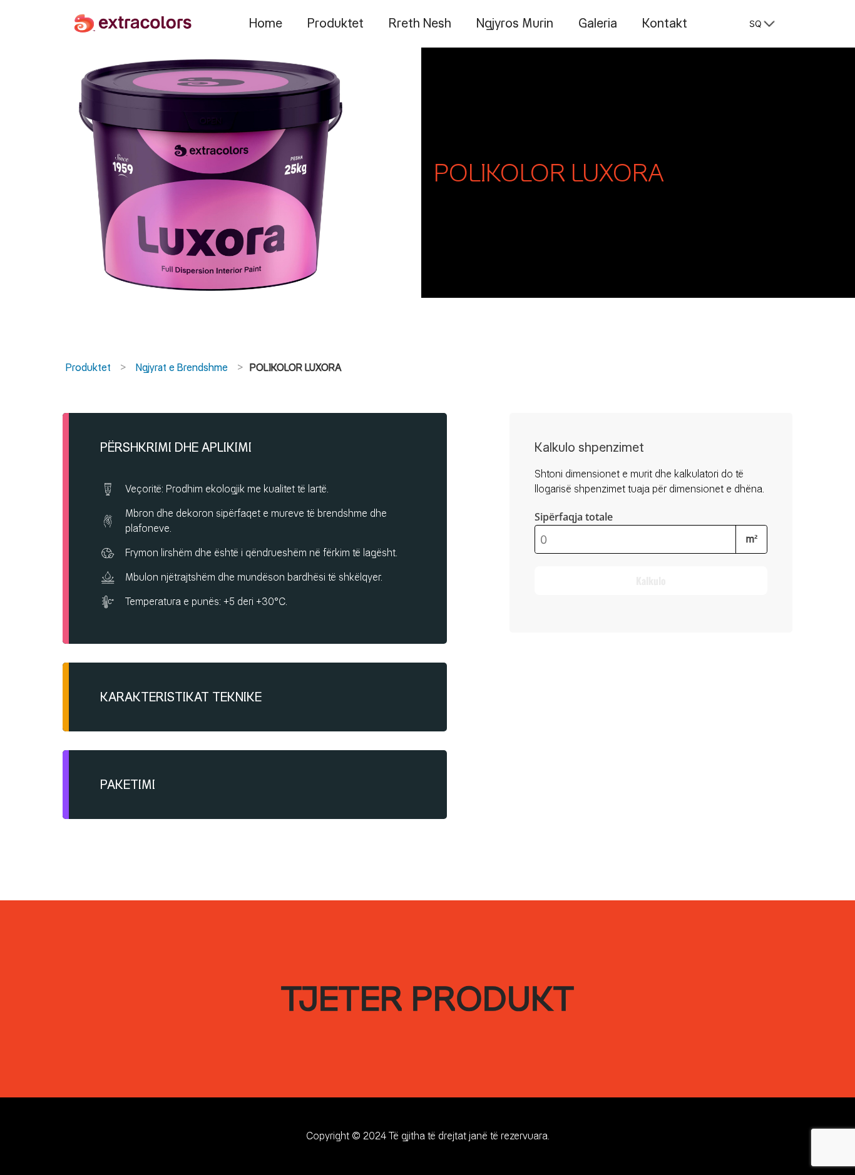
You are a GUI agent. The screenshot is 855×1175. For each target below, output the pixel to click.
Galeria (597, 23)
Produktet (335, 23)
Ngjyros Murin (514, 23)
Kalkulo (651, 580)
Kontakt (664, 23)
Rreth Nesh (420, 23)
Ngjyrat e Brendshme (182, 368)
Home (265, 23)
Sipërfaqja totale (574, 517)
